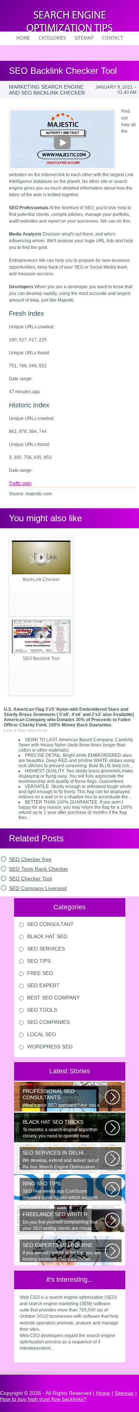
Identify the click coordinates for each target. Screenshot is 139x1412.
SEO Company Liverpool (38, 888)
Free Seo (40, 973)
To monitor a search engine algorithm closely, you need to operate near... (60, 1129)
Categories (52, 38)
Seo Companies (48, 1022)
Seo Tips (39, 961)
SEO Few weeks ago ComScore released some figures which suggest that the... (60, 1191)
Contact (112, 38)
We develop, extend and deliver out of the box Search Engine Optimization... (61, 1159)
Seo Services (46, 949)
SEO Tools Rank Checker (38, 869)
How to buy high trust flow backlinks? (43, 1399)
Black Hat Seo (47, 936)
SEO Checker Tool (30, 878)
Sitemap (84, 38)
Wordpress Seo (50, 1047)
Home (23, 38)
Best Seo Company (53, 998)
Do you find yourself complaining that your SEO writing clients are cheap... (60, 1221)
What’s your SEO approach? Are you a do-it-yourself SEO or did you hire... (61, 1098)
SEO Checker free (30, 859)
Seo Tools (42, 1010)
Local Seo (41, 1034)
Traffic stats (20, 483)
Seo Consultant (50, 924)
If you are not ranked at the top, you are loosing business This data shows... (62, 1252)
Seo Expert (43, 985)
